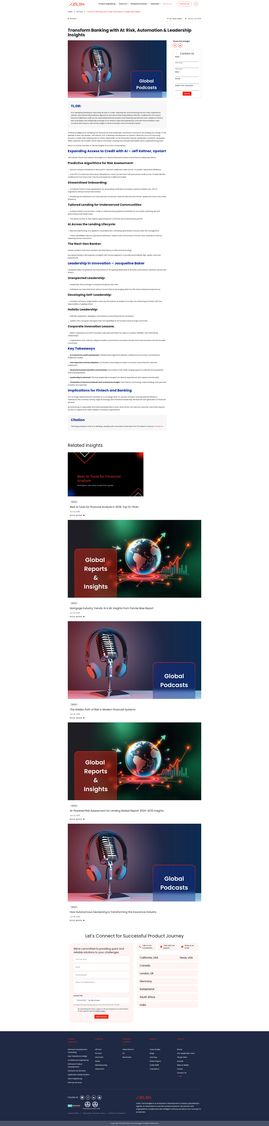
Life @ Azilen (182, 1057)
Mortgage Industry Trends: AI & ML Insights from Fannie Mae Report (111, 608)
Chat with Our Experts (169, 946)
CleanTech (99, 1069)
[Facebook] (88, 1097)
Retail (97, 1061)
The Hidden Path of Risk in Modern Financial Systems (102, 709)
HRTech (98, 1049)
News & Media (183, 1065)
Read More (76, 515)
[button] (116, 3)
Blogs (152, 1053)
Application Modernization (78, 1074)
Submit (187, 94)
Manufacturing (101, 1065)
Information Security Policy (94, 1113)
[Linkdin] (94, 1097)
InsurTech (99, 1057)
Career (180, 1069)
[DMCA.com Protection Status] (74, 1105)
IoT (123, 1053)
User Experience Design (77, 1056)
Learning (153, 1057)
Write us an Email (189, 946)
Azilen (70, 11)
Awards (180, 1061)
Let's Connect (101, 1017)
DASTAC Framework (117, 1113)
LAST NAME (178, 69)
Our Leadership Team (186, 1053)
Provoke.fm (158, 426)
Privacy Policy (100, 1011)
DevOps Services (75, 1082)
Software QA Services (77, 1071)
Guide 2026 (154, 1065)
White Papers (155, 1061)
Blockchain (126, 1057)
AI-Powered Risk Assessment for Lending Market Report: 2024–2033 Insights (117, 810)
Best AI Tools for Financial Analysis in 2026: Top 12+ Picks (104, 507)
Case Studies (155, 1049)
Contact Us (184, 4)
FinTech (79, 11)
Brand (179, 1049)
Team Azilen (177, 18)
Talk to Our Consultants (147, 946)
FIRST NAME (179, 63)
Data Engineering (75, 1078)
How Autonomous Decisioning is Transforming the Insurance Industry (113, 912)
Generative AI (128, 1049)
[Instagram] (82, 1097)
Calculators (154, 1069)
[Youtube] (99, 1097)
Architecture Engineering (78, 1060)
